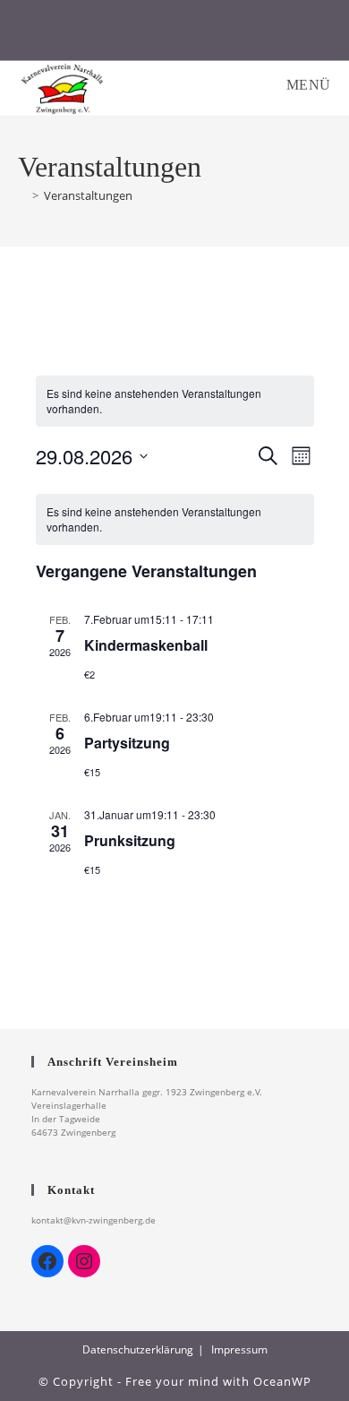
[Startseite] (22, 195)
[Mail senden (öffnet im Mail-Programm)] (267, 34)
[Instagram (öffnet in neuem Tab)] (175, 34)
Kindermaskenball (146, 645)
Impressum (239, 1349)
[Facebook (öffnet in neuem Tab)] (83, 34)
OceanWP (282, 1381)
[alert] (175, 401)
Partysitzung (127, 742)
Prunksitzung (129, 840)
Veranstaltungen (88, 195)
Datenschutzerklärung (137, 1349)
